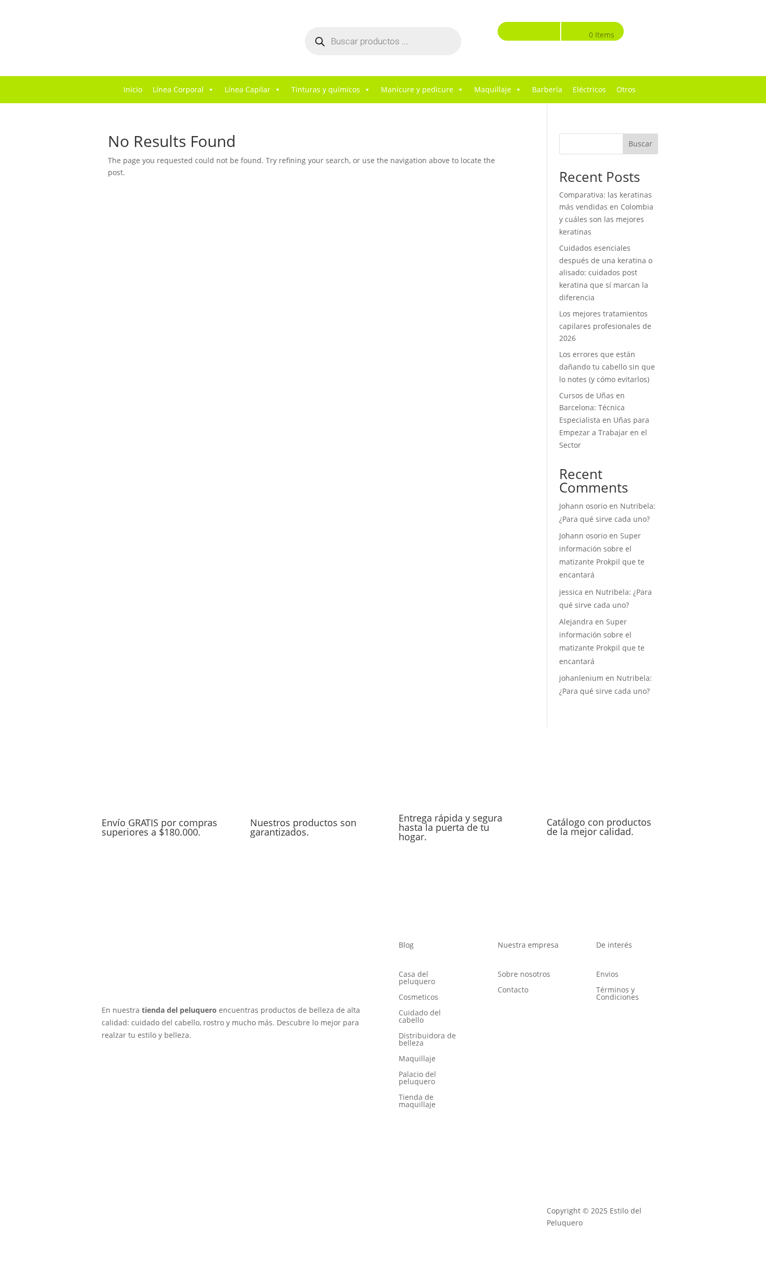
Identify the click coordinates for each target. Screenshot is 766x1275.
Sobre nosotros (524, 975)
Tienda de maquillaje (417, 1101)
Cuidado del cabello (420, 1017)
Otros (626, 89)
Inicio (132, 89)
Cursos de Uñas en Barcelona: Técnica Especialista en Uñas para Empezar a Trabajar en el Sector (604, 420)
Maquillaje (492, 89)
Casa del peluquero (417, 978)
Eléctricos (589, 89)
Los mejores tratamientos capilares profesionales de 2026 (605, 326)
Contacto (513, 990)
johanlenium (581, 678)
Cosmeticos (418, 998)
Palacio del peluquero (417, 1078)
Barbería (547, 89)
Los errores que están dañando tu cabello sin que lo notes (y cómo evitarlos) (607, 366)
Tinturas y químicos (325, 89)
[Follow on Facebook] (110, 1065)
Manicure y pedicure (417, 89)
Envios (607, 975)
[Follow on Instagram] (130, 1065)
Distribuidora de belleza (427, 1040)
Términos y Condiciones (617, 994)
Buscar (640, 144)
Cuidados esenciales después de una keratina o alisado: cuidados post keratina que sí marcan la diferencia (605, 272)
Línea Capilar (247, 89)
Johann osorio (583, 506)
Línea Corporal (178, 89)
